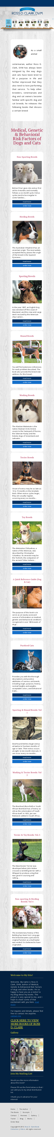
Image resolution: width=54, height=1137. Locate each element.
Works (29, 1119)
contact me (16, 1016)
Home (13, 1109)
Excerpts (26, 1112)
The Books (15, 1112)
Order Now (15, 1122)
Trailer (13, 1119)
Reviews (24, 1115)
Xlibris (22, 1129)
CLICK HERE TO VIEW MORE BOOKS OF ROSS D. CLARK (25, 1023)
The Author (23, 1109)
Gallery (34, 1115)
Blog (21, 1119)
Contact (14, 1115)
